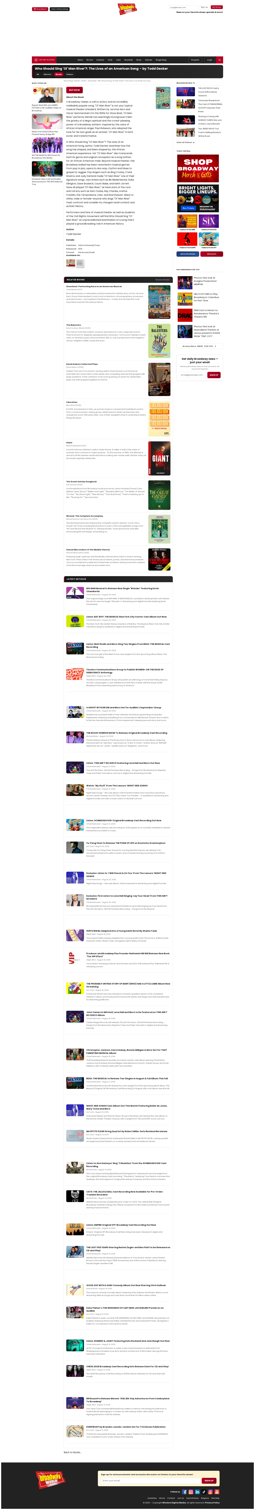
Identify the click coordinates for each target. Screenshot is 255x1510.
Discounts (211, 254)
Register (195, 59)
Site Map (215, 1498)
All (38, 74)
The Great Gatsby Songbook (81, 481)
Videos (69, 74)
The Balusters (73, 325)
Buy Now (74, 90)
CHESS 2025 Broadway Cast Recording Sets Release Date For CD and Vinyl (127, 1366)
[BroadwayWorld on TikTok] (204, 1491)
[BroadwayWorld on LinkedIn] (197, 1491)
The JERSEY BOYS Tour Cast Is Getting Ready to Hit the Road (209, 132)
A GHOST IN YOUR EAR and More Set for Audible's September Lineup (123, 707)
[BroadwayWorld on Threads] (210, 1491)
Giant (69, 442)
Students (128, 59)
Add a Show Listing (60, 9)
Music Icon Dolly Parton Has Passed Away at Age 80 (45, 126)
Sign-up (204, 7)
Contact (171, 1498)
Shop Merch (41, 9)
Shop (139, 59)
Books (59, 74)
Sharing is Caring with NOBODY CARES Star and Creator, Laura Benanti (210, 120)
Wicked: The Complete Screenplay (84, 516)
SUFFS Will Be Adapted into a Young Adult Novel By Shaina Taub (121, 930)
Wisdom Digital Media (174, 1502)
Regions (205, 1498)
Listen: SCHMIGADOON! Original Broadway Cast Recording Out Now (123, 820)
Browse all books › (163, 280)
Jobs (118, 59)
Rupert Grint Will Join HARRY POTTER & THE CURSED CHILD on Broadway (46, 100)
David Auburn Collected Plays (82, 364)
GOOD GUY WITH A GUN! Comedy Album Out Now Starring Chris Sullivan (126, 1285)
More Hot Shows (187, 254)
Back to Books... (72, 1452)
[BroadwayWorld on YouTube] (217, 1491)
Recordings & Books (72, 81)
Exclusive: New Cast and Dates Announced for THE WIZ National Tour (47, 174)
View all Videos (184, 142)
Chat (110, 59)
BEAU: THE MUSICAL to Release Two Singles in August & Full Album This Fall (127, 1078)
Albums (47, 74)
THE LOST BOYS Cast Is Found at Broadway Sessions (208, 92)
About (162, 1498)
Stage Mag (161, 59)
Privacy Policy (212, 1502)
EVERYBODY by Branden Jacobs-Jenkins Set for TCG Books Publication (126, 1426)
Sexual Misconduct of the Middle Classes (88, 549)
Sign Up (209, 1480)
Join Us (180, 1498)
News (80, 59)
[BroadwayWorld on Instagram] (191, 1491)
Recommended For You (188, 270)
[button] (219, 59)
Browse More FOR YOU (198, 346)
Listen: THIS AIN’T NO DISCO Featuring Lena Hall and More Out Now (123, 763)
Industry (100, 59)
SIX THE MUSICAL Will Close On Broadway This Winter (46, 149)
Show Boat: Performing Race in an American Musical (94, 286)
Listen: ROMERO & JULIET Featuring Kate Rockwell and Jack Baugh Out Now (128, 1340)
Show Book (92, 81)
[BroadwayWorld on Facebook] (184, 1491)
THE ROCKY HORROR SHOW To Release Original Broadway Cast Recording (126, 732)
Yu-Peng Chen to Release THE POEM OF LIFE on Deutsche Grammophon (125, 843)
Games (148, 59)
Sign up (214, 375)
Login (209, 59)
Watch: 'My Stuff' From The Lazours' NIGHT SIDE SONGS (117, 785)
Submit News (192, 1498)
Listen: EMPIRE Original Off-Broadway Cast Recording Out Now (121, 1224)
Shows (89, 59)
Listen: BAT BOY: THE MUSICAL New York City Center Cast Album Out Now (126, 616)
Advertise (152, 1498)
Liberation (71, 402)
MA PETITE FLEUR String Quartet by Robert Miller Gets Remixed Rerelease (126, 1131)
